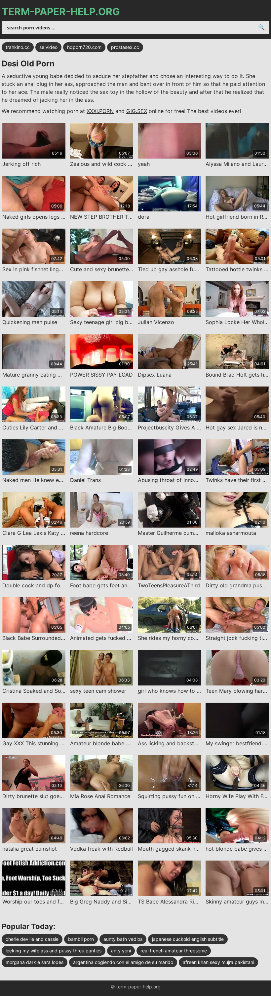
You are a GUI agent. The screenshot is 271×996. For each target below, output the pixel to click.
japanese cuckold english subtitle (188, 939)
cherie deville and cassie (32, 939)
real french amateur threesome (173, 950)
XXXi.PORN (100, 111)
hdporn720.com (84, 47)
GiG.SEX (136, 111)
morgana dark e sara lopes (34, 962)
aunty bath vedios (122, 939)
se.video (48, 47)
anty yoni (121, 950)
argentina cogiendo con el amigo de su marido (123, 962)
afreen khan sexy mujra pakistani (218, 962)
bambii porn (81, 939)
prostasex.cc (125, 47)
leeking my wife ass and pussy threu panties (53, 950)
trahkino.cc (18, 47)
